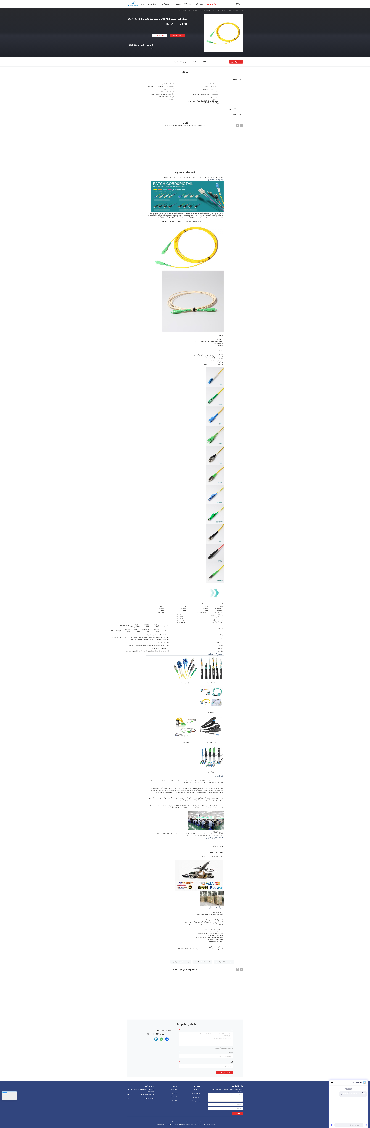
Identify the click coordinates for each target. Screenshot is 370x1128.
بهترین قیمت (177, 35)
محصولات (236, 10)
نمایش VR (188, 4)
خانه (241, 10)
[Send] (332, 1125)
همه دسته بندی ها (196, 1101)
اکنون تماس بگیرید (224, 1072)
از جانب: (230, 1052)
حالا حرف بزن (159, 35)
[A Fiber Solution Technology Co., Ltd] (133, 3)
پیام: (232, 1029)
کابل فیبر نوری (196, 1097)
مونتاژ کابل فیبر (196, 1089)
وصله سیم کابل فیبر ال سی (223, 961)
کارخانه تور (174, 1093)
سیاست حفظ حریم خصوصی (175, 1121)
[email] (167, 1039)
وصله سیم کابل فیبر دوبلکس (181, 961)
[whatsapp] (161, 1039)
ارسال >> (237, 1113)
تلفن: (231, 1062)
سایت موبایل (189, 1121)
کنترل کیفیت (174, 1096)
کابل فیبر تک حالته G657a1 (202, 961)
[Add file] (365, 1125)
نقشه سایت (198, 1121)
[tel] (152, 1039)
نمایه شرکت (174, 1089)
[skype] (156, 1039)
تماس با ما (174, 1100)
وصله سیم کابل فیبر (226, 10)
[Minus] (332, 1082)
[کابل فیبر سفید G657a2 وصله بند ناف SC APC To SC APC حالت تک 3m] (223, 33)
